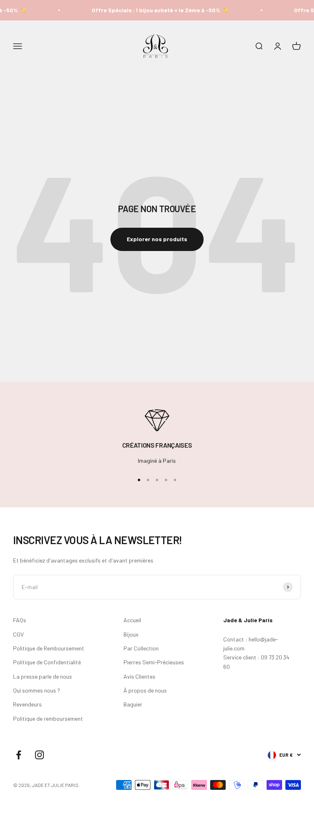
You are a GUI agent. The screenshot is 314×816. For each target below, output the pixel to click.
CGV (18, 634)
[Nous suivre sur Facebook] (18, 754)
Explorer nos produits (157, 238)
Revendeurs (27, 704)
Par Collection (141, 648)
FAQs (19, 619)
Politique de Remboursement (48, 648)
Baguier (132, 704)
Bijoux (131, 634)
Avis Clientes (139, 676)
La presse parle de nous (42, 676)
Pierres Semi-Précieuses (153, 662)
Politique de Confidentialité (47, 662)
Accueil (132, 619)
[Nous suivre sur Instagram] (39, 754)
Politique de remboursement (48, 718)
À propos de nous (145, 690)
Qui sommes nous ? (36, 690)
